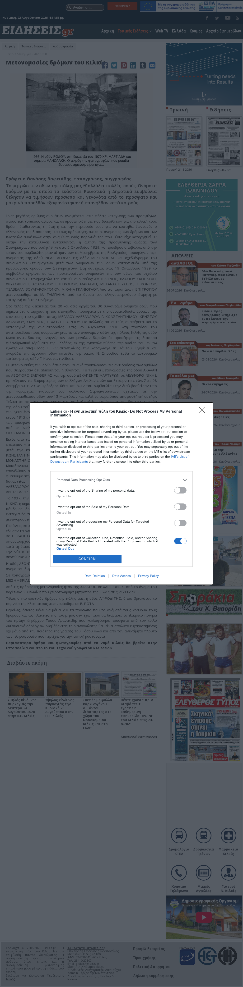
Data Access (121, 576)
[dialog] (121, 493)
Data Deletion (94, 576)
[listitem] (121, 479)
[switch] (180, 490)
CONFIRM (87, 559)
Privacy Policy (148, 576)
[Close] (203, 411)
